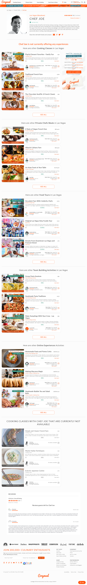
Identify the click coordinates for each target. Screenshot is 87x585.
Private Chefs (29, 2)
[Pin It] (62, 34)
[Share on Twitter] (59, 34)
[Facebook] (6, 562)
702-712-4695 (77, 2)
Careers (72, 556)
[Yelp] (11, 562)
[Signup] (54, 34)
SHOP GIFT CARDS (74, 72)
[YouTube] (14, 562)
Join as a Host (73, 554)
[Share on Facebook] (56, 34)
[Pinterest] (16, 562)
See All (43, 115)
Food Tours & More (53, 2)
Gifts (65, 2)
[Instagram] (4, 562)
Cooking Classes (17, 2)
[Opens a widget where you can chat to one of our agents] (82, 582)
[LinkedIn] (21, 562)
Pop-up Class (19, 315)
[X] (18, 562)
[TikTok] (9, 562)
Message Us (75, 1)
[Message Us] (72, 2)
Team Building (40, 2)
